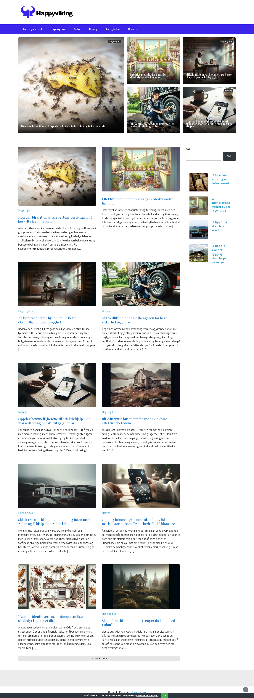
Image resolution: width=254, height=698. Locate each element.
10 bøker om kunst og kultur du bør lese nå (221, 179)
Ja (164, 695)
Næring (93, 29)
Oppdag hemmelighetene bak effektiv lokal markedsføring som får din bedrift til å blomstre (138, 522)
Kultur (77, 29)
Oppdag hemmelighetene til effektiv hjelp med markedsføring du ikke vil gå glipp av (209, 124)
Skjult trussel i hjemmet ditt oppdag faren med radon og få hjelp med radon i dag (54, 522)
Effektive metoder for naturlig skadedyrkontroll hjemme (148, 76)
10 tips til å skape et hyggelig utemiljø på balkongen (218, 254)
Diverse (132, 29)
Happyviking (139, 692)
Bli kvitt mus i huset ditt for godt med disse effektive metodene (134, 421)
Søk (188, 149)
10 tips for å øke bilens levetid (219, 226)
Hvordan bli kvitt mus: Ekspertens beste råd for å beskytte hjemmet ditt (63, 126)
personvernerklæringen (147, 695)
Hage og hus (58, 29)
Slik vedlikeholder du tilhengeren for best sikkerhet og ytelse (152, 125)
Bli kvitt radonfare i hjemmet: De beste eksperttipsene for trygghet (209, 76)
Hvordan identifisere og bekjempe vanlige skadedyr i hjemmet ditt (50, 618)
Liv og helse (113, 29)
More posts (99, 658)
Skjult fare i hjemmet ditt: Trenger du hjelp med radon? (138, 622)
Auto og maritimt (32, 29)
